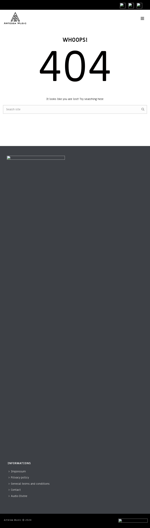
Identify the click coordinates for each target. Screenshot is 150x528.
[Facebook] (123, 5)
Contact (16, 490)
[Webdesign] (133, 521)
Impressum (18, 471)
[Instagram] (131, 5)
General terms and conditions (30, 484)
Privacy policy (20, 477)
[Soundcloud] (139, 5)
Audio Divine (19, 496)
